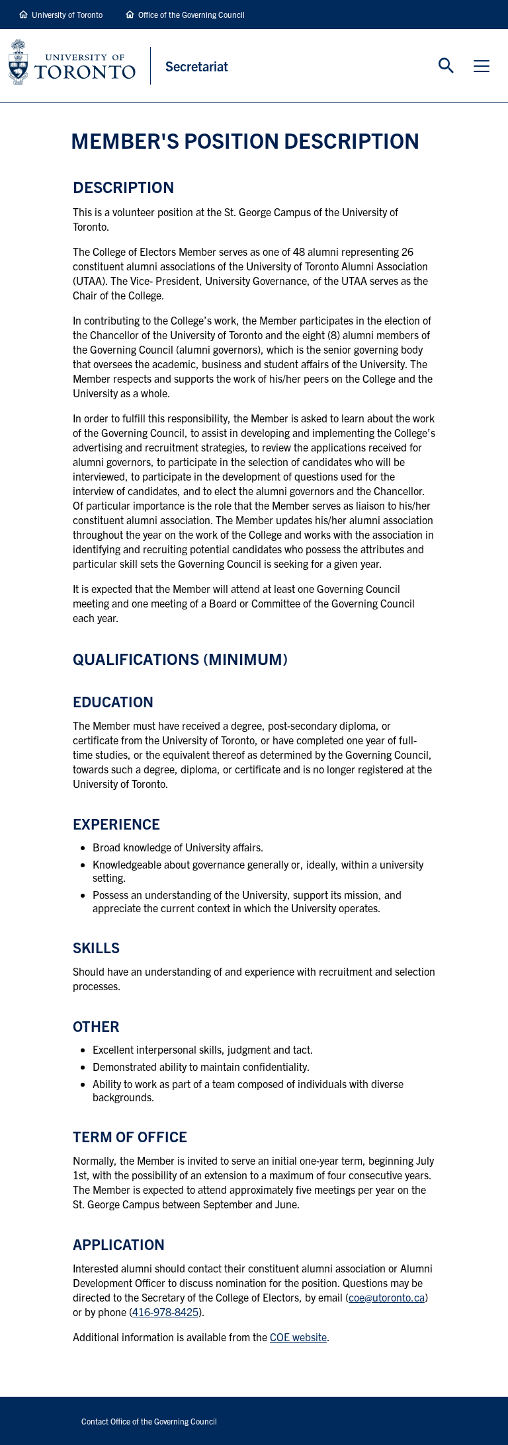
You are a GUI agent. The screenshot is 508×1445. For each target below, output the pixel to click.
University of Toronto (67, 14)
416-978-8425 (165, 1311)
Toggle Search (446, 66)
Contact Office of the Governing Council (149, 1421)
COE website (298, 1336)
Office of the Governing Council (191, 14)
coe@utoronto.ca (387, 1297)
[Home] (80, 66)
